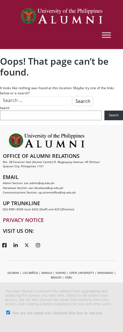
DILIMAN (13, 273)
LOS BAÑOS (30, 273)
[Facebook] (4, 245)
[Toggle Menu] (106, 35)
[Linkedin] (15, 245)
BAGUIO (56, 277)
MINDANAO (105, 273)
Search (4, 108)
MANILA (46, 273)
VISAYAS (60, 273)
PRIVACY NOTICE (23, 220)
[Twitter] (26, 245)
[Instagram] (37, 245)
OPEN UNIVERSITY (81, 273)
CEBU (68, 277)
